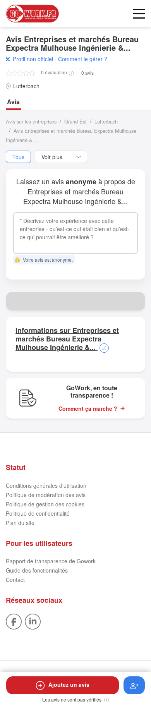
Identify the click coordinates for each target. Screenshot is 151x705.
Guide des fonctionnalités (37, 570)
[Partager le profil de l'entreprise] (136, 301)
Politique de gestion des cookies (45, 504)
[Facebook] (14, 620)
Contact (15, 579)
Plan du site (20, 523)
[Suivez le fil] (134, 685)
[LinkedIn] (33, 620)
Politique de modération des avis (46, 495)
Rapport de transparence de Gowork (51, 561)
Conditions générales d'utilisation (46, 485)
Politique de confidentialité (38, 513)
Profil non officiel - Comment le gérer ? (60, 59)
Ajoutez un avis (68, 684)
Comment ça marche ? (87, 408)
